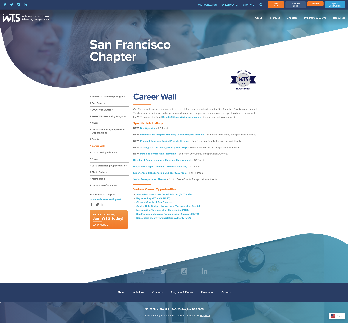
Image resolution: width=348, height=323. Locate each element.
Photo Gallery (99, 172)
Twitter (12, 5)
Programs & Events (315, 18)
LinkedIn (25, 5)
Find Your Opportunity (108, 219)
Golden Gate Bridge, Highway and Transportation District (168, 206)
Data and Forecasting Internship (158, 153)
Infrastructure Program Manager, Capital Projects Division (172, 134)
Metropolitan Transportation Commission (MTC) (162, 210)
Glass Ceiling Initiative (104, 152)
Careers (226, 292)
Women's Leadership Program (108, 96)
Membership (99, 178)
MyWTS (315, 3)
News (95, 159)
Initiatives (274, 18)
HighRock (205, 315)
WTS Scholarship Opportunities (109, 165)
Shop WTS (248, 4)
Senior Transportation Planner (149, 179)
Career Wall (98, 146)
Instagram (18, 5)
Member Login (296, 4)
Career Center (229, 4)
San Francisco (99, 103)
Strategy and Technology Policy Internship (163, 147)
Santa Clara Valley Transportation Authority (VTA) (163, 218)
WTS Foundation (207, 4)
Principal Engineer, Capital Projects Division (164, 141)
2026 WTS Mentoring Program (109, 116)
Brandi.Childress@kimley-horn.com (181, 117)
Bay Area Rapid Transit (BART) (153, 198)
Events (95, 139)
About (258, 18)
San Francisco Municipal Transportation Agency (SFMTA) (167, 214)
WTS (26, 18)
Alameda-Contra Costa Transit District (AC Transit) (164, 194)
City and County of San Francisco (154, 202)
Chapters (292, 18)
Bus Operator (147, 128)
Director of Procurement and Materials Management (162, 160)
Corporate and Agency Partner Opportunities (108, 131)
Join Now (276, 4)
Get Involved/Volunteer (104, 185)
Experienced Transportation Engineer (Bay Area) (160, 173)
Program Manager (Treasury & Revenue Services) (160, 166)
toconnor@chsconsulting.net (105, 199)
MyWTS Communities (335, 4)
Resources (339, 18)
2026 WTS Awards (102, 109)
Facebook (5, 5)
